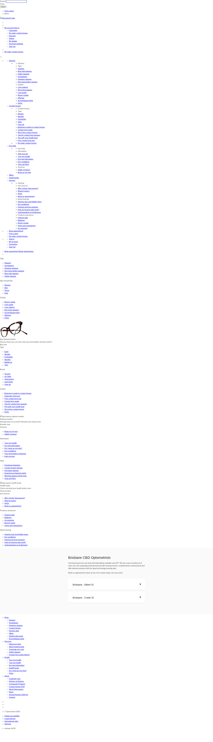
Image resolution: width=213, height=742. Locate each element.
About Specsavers (16, 689)
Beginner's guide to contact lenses (31, 127)
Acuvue (7, 374)
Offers (11, 175)
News (11, 692)
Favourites (13, 30)
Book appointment (16, 231)
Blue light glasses (25, 71)
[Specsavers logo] (7, 18)
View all (21, 125)
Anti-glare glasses (11, 471)
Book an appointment (26, 196)
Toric (6, 365)
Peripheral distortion (12, 465)
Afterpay (21, 98)
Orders (11, 38)
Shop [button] (6, 617)
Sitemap (7, 724)
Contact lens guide (25, 130)
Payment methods (16, 44)
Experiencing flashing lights (15, 473)
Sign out (12, 46)
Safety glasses (23, 74)
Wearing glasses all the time (15, 476)
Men (6, 288)
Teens (6, 290)
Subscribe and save (12, 396)
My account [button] (9, 28)
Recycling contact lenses (27, 133)
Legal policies (9, 719)
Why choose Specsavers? (28, 188)
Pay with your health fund (28, 138)
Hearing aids (23, 218)
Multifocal (8, 362)
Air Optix (7, 376)
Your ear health (15, 663)
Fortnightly (22, 119)
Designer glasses (25, 79)
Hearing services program (28, 207)
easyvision (8, 382)
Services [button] (7, 641)
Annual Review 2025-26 (18, 695)
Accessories (22, 228)
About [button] (6, 676)
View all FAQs (23, 164)
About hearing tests (16, 647)
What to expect (23, 191)
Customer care (14, 679)
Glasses (12, 61)
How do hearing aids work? (28, 210)
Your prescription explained (15, 454)
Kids (6, 293)
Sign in (16, 28)
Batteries (21, 220)
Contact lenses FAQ (17, 687)
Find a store (9, 11)
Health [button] (7, 657)
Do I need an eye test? (13, 448)
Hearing (12, 180)
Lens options (23, 87)
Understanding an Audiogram (29, 212)
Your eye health (24, 156)
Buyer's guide (23, 95)
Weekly (21, 114)
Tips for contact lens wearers (29, 135)
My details (13, 41)
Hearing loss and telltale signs (29, 202)
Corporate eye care (16, 649)
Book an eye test (24, 172)
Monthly (21, 117)
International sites (11, 721)
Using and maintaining (27, 226)
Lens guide (22, 93)
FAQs (20, 103)
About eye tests (15, 644)
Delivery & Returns (16, 681)
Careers (12, 697)
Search (3, 1)
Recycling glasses (25, 90)
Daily (20, 122)
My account (13, 242)
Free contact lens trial (26, 141)
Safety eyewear (24, 170)
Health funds (14, 178)
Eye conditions (23, 162)
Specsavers (9, 379)
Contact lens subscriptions (19, 655)
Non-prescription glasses (27, 82)
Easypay (12, 36)
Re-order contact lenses (18, 33)
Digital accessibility (12, 716)
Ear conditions (23, 204)
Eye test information (25, 159)
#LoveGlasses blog (25, 101)
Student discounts (16, 636)
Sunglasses (22, 77)
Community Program (17, 684)
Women (7, 285)
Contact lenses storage (13, 468)
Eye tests (12, 146)
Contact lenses (15, 106)
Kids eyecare (23, 154)
